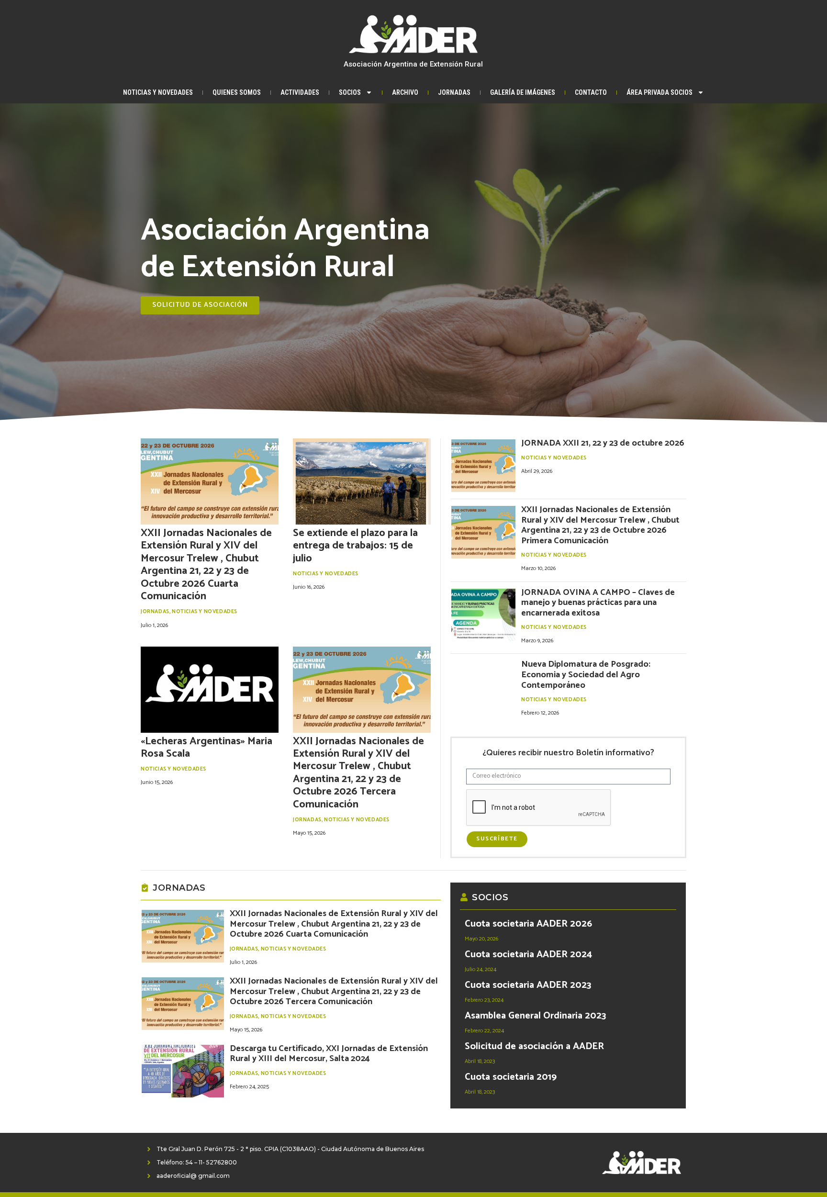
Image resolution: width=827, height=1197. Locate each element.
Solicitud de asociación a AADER (534, 1046)
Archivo (405, 92)
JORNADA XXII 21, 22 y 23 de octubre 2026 (602, 443)
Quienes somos (236, 92)
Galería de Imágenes (522, 92)
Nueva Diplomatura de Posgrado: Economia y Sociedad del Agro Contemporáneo (585, 674)
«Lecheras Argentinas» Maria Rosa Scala (206, 747)
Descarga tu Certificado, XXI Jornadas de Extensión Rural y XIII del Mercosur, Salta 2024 (329, 1053)
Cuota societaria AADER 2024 (528, 954)
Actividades (299, 92)
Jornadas (454, 92)
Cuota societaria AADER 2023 (528, 985)
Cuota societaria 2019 (511, 1077)
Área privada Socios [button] (659, 92)
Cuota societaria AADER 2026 (528, 924)
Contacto (591, 92)
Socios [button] (350, 92)
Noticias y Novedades (158, 92)
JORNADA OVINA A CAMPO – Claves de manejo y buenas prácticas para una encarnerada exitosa (598, 602)
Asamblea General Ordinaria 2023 (535, 1016)
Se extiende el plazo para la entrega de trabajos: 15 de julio (355, 546)
